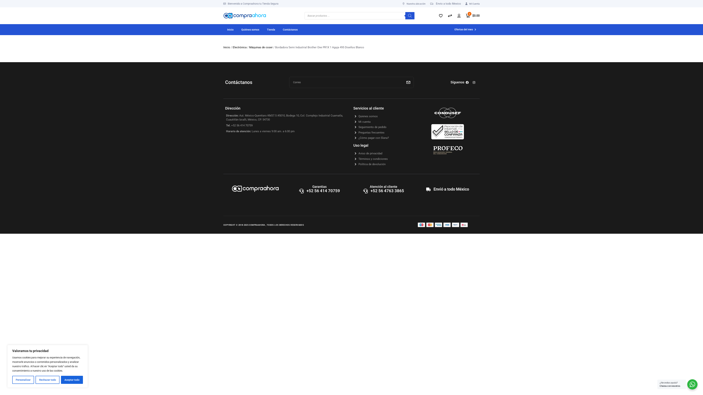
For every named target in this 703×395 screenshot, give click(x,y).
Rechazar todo (47, 379)
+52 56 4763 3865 (387, 191)
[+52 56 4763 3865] (365, 191)
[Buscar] (409, 15)
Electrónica (240, 47)
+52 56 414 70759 (323, 191)
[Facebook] (467, 82)
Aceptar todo (71, 379)
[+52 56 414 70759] (301, 191)
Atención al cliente (383, 187)
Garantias (319, 187)
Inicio (226, 47)
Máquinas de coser (261, 47)
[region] (47, 366)
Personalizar (23, 379)
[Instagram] (474, 82)
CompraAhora (257, 225)
